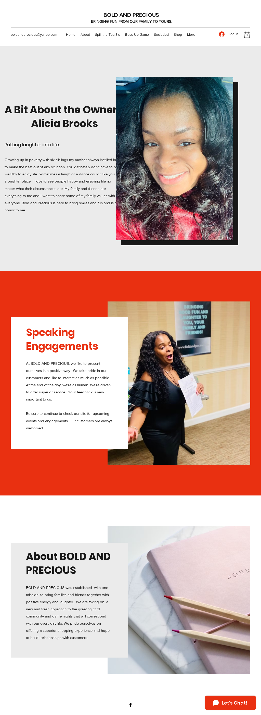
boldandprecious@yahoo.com (34, 34)
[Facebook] (130, 704)
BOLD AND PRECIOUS (131, 15)
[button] (247, 34)
